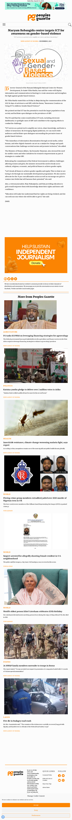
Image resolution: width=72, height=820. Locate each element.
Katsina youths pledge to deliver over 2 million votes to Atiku (31, 389)
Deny (36, 810)
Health (7, 439)
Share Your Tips (47, 784)
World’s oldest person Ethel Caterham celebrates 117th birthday (32, 611)
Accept (36, 805)
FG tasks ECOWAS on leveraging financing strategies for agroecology (35, 336)
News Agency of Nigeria (29, 41)
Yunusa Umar (7, 566)
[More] (15, 278)
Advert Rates (46, 787)
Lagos (6, 717)
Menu (4, 25)
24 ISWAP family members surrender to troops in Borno (29, 666)
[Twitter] (8, 278)
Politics (8, 386)
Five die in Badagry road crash (17, 721)
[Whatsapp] (12, 278)
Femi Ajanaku (8, 511)
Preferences (36, 815)
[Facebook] (5, 278)
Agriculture (10, 332)
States (6, 662)
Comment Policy (47, 775)
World (6, 494)
